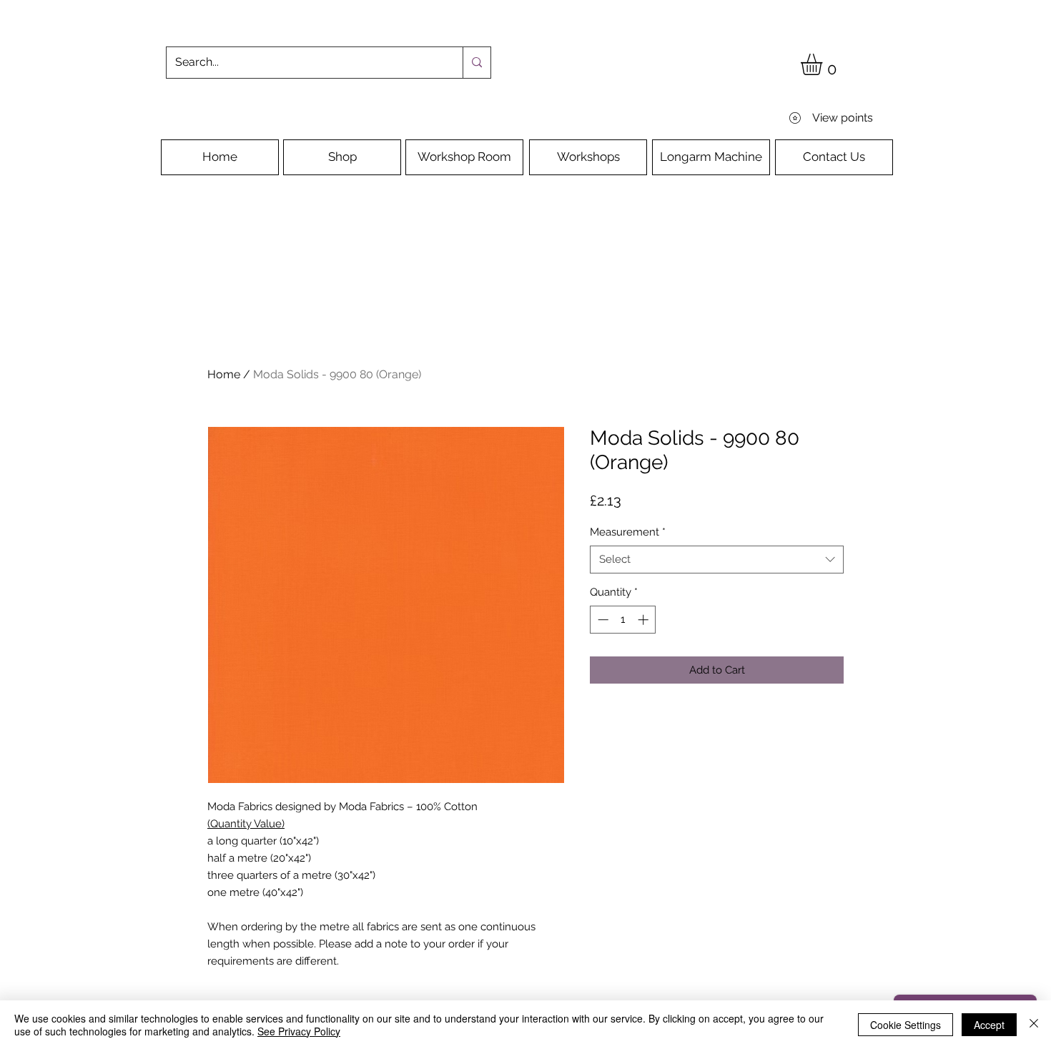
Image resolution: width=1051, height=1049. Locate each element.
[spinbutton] (623, 619)
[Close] (1033, 1025)
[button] (824, 64)
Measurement (628, 532)
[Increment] (644, 619)
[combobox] (717, 559)
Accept (989, 1025)
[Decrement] (601, 619)
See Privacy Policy (298, 1031)
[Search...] (476, 62)
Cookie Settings (905, 1025)
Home (223, 374)
